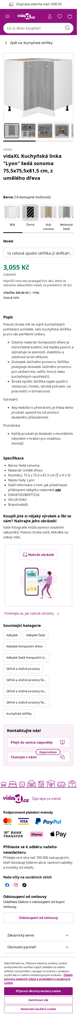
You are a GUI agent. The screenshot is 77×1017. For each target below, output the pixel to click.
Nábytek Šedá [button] (35, 635)
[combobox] (38, 28)
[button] (12, 217)
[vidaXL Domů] (26, 16)
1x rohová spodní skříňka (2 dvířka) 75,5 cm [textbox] (39, 253)
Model (8, 241)
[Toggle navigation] (7, 16)
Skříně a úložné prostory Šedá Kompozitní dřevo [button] (27, 702)
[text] (16, 268)
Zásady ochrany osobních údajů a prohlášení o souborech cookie (38, 979)
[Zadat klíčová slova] (67, 27)
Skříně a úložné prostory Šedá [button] (26, 680)
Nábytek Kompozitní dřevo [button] (24, 646)
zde (58, 490)
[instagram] (16, 885)
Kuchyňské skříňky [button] (19, 714)
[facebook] (7, 885)
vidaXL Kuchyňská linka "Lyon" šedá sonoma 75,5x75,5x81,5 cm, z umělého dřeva (32, 166)
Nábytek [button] (12, 635)
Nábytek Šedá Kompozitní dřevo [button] (27, 657)
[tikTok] (24, 885)
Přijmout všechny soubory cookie (38, 991)
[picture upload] (38, 583)
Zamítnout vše (38, 1000)
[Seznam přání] (59, 16)
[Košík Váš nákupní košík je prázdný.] (70, 16)
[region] (38, 985)
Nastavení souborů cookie (38, 1009)
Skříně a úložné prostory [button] (23, 669)
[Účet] (49, 16)
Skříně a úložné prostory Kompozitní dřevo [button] (27, 691)
